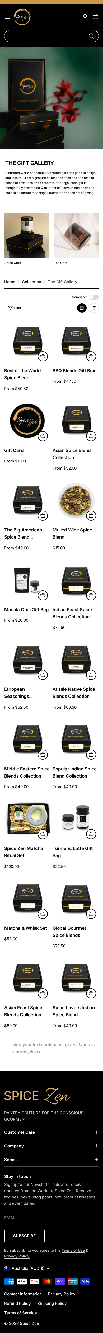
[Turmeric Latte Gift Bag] (76, 819)
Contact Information (23, 1293)
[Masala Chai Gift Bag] (27, 580)
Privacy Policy (62, 1293)
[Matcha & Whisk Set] (27, 899)
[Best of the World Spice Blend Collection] (27, 341)
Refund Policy (17, 1303)
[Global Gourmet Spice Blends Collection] (76, 899)
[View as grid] (82, 308)
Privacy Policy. (17, 1256)
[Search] (91, 36)
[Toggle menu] (7, 17)
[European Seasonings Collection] (27, 659)
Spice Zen (29, 1323)
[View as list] (94, 308)
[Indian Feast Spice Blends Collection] (76, 580)
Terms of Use (73, 1250)
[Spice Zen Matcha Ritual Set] (27, 819)
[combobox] (51, 36)
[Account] (85, 17)
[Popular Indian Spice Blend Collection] (76, 739)
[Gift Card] (27, 421)
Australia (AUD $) (28, 1268)
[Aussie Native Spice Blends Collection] (76, 659)
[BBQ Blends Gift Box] (76, 341)
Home (9, 281)
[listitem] (26, 241)
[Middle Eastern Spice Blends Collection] (27, 739)
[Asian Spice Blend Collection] (76, 421)
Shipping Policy (52, 1303)
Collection (31, 281)
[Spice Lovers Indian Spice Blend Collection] (76, 978)
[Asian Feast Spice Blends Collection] (27, 978)
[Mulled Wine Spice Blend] (76, 500)
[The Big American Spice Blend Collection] (27, 500)
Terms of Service (20, 1312)
